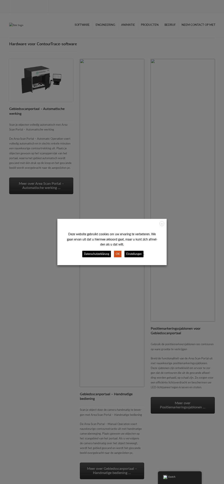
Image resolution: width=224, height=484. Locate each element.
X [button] (162, 224)
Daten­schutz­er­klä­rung (96, 254)
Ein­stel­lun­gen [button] (134, 254)
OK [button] (118, 254)
